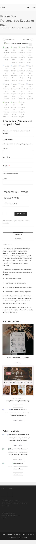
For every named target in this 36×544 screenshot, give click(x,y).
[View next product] (31, 39)
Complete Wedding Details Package (18, 401)
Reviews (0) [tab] (18, 239)
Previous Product (10, 39)
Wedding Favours (28, 438)
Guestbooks (11, 452)
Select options (18, 420)
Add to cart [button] (18, 363)
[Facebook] (4, 494)
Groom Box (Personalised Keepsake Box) (19, 28)
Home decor (6, 438)
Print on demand (10, 413)
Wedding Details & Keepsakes (17, 438)
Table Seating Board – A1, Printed (18, 357)
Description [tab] (18, 234)
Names (6, 148)
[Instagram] (10, 494)
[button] (30, 44)
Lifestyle (24, 534)
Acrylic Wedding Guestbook (18, 454)
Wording (6, 166)
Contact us (31, 534)
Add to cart (20, 213)
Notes (5, 179)
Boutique (9, 534)
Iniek (2, 7)
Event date (6, 157)
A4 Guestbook (18, 469)
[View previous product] (4, 39)
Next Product (26, 39)
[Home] (0, 28)
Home (3, 534)
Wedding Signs (26, 413)
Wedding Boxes (14, 221)
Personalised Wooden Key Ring (18, 440)
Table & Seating (18, 413)
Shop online (17, 534)
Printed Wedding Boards (18, 415)
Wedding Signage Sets (18, 398)
